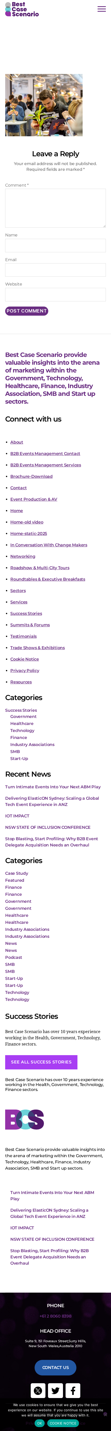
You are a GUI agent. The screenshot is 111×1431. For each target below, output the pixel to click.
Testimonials (23, 636)
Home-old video (26, 522)
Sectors (18, 590)
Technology (22, 730)
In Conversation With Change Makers (48, 544)
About (16, 442)
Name (11, 235)
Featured (14, 880)
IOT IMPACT (17, 815)
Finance (18, 737)
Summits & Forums (30, 624)
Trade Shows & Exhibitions (37, 647)
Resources (21, 682)
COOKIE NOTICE (63, 1423)
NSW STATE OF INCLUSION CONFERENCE (48, 827)
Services (18, 602)
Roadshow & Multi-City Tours (39, 567)
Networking (22, 556)
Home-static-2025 (28, 533)
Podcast (13, 957)
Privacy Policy (24, 670)
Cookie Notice (24, 659)
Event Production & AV (33, 499)
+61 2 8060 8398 (55, 1316)
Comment (17, 185)
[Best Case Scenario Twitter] (38, 1390)
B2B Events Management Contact (45, 453)
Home (16, 510)
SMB (15, 751)
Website (13, 284)
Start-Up (19, 758)
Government (23, 716)
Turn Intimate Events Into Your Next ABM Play (52, 786)
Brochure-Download (31, 476)
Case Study (16, 873)
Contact (18, 487)
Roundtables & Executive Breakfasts (47, 579)
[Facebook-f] (73, 1390)
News (11, 943)
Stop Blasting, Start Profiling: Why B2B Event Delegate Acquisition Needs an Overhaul (49, 1257)
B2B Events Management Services (45, 465)
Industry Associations (32, 744)
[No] (105, 1414)
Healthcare (22, 723)
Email (11, 259)
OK (39, 1423)
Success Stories (26, 613)
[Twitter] (55, 1390)
